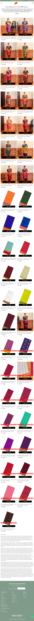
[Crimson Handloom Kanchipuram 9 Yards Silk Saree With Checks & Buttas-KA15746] (9, 149)
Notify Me (9, 378)
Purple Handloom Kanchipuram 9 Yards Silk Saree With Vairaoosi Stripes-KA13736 (8, 431)
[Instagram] (15, 615)
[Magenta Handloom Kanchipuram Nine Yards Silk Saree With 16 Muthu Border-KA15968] (25, 322)
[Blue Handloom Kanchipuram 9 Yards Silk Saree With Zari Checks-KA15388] (9, 223)
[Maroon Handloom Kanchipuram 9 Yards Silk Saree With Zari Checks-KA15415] (25, 76)
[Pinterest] (17, 615)
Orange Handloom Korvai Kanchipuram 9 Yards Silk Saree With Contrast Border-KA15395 (9, 210)
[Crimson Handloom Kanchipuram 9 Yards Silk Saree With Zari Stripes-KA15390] (25, 395)
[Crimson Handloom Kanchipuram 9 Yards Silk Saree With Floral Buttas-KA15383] (9, 174)
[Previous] (7, 0)
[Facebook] (12, 615)
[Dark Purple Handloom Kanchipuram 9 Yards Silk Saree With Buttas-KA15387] (25, 444)
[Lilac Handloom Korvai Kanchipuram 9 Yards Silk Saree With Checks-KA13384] (9, 346)
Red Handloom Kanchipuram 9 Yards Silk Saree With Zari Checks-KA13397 (9, 480)
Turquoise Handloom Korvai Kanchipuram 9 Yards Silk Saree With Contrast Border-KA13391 (9, 259)
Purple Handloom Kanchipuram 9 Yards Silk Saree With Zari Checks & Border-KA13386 (8, 456)
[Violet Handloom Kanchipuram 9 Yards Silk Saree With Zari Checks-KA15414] (25, 346)
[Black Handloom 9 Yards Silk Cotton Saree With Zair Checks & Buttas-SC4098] (9, 518)
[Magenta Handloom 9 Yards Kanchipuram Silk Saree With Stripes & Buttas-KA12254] (25, 51)
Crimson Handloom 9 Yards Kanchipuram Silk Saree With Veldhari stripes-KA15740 (8, 62)
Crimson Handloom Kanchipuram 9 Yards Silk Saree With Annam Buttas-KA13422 (24, 259)
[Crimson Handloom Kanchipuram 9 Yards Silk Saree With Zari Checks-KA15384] (25, 494)
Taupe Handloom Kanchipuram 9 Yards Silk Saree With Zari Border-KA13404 (24, 283)
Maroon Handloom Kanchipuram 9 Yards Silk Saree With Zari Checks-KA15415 (24, 87)
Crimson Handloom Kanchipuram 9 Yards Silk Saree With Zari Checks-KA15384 (24, 505)
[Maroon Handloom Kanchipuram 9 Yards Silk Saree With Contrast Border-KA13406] (9, 272)
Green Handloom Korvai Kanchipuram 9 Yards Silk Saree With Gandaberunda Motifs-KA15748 (25, 111)
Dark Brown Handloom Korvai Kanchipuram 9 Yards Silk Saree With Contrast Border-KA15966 (25, 185)
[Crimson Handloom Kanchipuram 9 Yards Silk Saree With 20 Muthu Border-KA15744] (9, 371)
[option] (17, 0)
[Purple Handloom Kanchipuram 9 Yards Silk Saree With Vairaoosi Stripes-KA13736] (9, 420)
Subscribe (21, 588)
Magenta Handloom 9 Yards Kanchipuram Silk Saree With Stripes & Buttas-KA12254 (25, 62)
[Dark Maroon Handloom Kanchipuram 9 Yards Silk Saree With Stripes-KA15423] (9, 322)
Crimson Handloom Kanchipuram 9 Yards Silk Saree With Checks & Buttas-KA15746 (8, 161)
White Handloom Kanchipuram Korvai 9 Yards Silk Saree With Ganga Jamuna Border (8, 308)
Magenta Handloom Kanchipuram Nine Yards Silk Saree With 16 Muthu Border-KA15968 (24, 333)
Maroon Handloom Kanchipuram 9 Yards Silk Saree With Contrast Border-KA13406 (8, 283)
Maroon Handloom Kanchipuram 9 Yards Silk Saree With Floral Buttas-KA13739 (24, 480)
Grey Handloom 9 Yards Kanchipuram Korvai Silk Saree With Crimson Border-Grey (24, 382)
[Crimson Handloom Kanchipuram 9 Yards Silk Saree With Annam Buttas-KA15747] (9, 100)
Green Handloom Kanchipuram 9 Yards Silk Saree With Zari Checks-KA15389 (24, 210)
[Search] (30, 3)
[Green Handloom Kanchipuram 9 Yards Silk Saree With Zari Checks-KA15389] (25, 199)
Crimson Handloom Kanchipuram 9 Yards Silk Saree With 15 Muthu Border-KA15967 (24, 136)
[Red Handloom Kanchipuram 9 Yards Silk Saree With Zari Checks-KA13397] (9, 469)
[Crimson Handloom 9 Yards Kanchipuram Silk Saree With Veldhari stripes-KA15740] (9, 51)
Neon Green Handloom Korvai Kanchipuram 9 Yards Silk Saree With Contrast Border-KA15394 (9, 38)
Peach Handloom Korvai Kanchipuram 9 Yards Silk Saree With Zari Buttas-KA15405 (8, 505)
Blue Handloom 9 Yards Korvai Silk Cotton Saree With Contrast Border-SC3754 (24, 234)
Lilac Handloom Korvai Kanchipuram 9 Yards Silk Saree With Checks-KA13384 (8, 357)
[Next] (26, 0)
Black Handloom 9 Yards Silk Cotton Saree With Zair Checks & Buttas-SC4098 (8, 529)
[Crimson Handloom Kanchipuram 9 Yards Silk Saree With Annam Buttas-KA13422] (25, 248)
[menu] (1, 3)
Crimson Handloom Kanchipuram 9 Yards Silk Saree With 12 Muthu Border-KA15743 (8, 406)
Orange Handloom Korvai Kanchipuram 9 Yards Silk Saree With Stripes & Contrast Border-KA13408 (25, 38)
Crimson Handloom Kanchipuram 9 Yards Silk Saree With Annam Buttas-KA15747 (8, 111)
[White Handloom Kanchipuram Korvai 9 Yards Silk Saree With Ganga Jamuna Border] (9, 297)
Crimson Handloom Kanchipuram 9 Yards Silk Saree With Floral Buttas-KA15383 (8, 185)
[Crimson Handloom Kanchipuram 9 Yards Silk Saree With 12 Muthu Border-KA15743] (9, 395)
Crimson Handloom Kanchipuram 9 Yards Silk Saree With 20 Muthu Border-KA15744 (8, 382)
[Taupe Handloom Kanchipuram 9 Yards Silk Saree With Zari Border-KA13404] (25, 272)
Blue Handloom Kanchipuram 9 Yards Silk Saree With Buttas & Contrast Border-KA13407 (25, 161)
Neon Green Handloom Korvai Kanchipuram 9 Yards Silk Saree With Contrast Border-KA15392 (25, 308)
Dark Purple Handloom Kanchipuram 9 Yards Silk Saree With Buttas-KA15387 (24, 456)
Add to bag (9, 34)
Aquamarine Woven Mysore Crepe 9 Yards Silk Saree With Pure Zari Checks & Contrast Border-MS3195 (25, 431)
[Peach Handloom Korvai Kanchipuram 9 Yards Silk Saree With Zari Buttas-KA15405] (9, 494)
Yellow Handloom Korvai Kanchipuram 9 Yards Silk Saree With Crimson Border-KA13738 (8, 136)
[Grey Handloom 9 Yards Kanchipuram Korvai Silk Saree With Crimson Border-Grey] (25, 371)
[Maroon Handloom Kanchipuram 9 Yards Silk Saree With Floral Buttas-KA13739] (25, 469)
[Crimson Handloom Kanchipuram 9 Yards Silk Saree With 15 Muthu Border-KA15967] (25, 125)
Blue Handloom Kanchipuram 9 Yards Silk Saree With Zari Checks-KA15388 (8, 234)
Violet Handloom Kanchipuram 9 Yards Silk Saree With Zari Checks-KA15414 (24, 357)
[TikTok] (19, 615)
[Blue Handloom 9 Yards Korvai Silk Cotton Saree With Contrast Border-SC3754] (25, 223)
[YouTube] (21, 615)
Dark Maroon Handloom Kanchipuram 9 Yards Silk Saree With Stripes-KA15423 (8, 333)
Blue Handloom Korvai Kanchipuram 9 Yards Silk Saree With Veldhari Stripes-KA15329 (8, 87)
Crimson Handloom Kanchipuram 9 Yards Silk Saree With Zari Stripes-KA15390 (24, 406)
